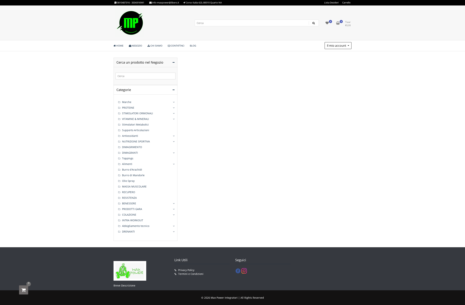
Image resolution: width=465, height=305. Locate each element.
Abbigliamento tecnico (135, 226)
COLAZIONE (129, 214)
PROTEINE (128, 107)
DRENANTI (128, 231)
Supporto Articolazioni (135, 130)
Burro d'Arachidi (132, 169)
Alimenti (127, 164)
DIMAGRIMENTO (132, 147)
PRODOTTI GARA (132, 209)
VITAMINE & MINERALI (135, 119)
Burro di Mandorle (133, 175)
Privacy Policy (186, 270)
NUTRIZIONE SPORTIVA (136, 141)
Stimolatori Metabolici (135, 124)
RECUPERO (128, 192)
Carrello (346, 2)
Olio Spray (128, 181)
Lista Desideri (331, 2)
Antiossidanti (130, 136)
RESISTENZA (129, 197)
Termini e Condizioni (190, 274)
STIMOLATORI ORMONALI (137, 113)
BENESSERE (129, 203)
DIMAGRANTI (130, 152)
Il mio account (337, 46)
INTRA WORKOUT (132, 220)
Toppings (127, 158)
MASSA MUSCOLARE (134, 186)
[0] (23, 289)
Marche (126, 102)
